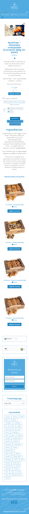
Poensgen (8, 459)
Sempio (7, 463)
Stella (17, 466)
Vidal (19, 472)
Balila (21, 417)
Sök (27, 12)
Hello (19, 429)
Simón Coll (16, 463)
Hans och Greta (9, 429)
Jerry (6, 435)
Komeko (7, 438)
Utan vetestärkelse (19, 103)
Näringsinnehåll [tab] (15, 124)
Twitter (20, 108)
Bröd (20, 101)
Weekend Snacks (16, 475)
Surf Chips (8, 469)
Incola (7, 432)
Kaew (12, 435)
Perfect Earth (17, 456)
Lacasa (7, 441)
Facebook (12, 108)
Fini (6, 426)
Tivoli (6, 472)
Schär (16, 459)
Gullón (19, 426)
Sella (22, 459)
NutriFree (16, 104)
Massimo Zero (9, 450)
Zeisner (7, 478)
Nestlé (17, 453)
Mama (15, 447)
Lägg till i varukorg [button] (14, 211)
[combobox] (14, 403)
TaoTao (16, 469)
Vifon (6, 475)
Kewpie (20, 435)
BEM (6, 420)
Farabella (17, 423)
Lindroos (7, 447)
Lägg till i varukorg (14, 93)
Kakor (23, 101)
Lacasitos (15, 441)
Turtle (12, 472)
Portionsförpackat (9, 103)
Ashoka (15, 417)
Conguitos (8, 423)
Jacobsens (15, 432)
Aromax (7, 417)
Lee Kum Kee (17, 444)
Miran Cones (9, 453)
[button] (24, 23)
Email (11, 111)
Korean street (17, 438)
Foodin (12, 426)
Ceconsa (13, 420)
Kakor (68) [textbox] (14, 403)
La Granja (8, 444)
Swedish (8, 338)
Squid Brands (9, 466)
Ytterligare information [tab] (15, 121)
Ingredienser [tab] (15, 118)
